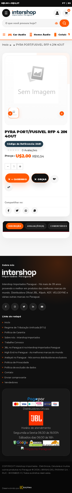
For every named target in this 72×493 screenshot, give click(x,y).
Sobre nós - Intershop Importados (22, 337)
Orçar (42, 179)
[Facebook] (5, 306)
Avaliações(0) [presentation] (35, 226)
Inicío (5, 44)
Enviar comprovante (15, 377)
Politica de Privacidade (17, 362)
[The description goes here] (15, 113)
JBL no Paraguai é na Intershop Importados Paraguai (32, 347)
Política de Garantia (15, 332)
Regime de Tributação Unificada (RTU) (25, 327)
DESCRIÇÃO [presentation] (14, 226)
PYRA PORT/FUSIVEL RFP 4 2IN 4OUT (40, 44)
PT (63, 3)
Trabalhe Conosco (14, 342)
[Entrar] (57, 13)
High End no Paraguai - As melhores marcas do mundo (34, 352)
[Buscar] (64, 23)
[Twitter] (24, 306)
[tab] (14, 226)
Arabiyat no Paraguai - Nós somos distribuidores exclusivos (36, 357)
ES (69, 3)
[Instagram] (15, 306)
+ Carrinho (19, 179)
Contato (9, 372)
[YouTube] (42, 306)
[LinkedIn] (33, 306)
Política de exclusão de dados (20, 367)
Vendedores (11, 382)
